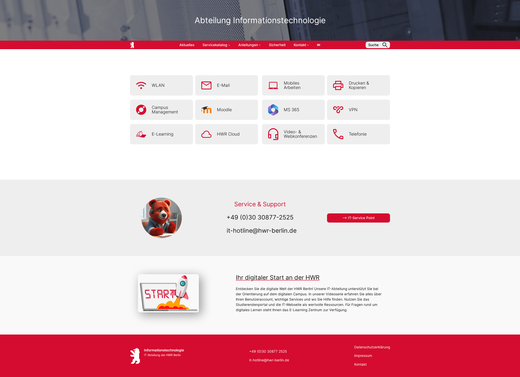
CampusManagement (165, 110)
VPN (353, 109)
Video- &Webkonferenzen (300, 134)
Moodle (224, 109)
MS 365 (291, 109)
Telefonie (358, 134)
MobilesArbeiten (292, 85)
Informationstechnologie (164, 350)
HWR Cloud (228, 134)
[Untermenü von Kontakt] (308, 45)
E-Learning (162, 134)
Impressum (363, 356)
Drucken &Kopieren (359, 85)
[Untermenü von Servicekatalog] (229, 45)
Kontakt (360, 364)
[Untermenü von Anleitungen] (260, 45)
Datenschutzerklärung (372, 347)
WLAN (158, 85)
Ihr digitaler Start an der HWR (278, 277)
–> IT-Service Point (358, 218)
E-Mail (223, 85)
